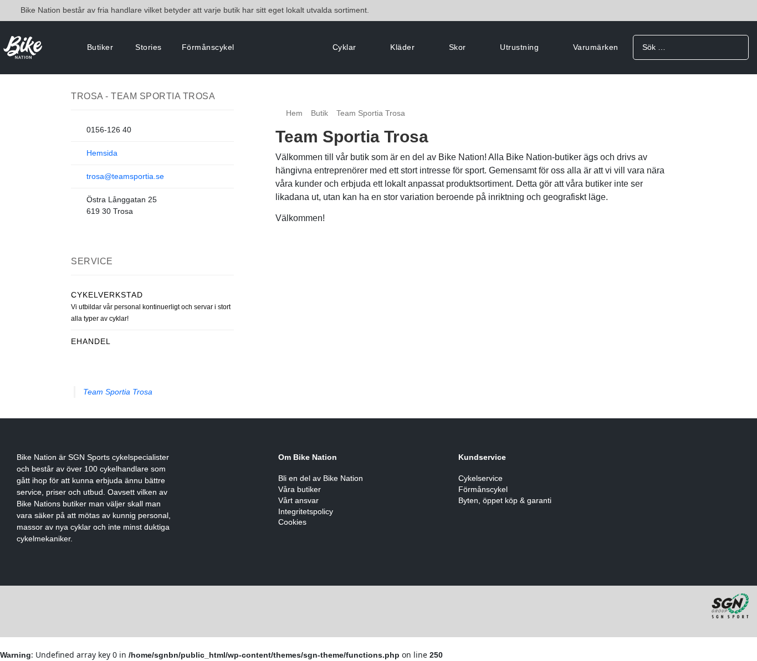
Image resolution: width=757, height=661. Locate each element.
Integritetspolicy (305, 511)
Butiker (100, 47)
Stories (148, 47)
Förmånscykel (208, 47)
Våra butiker (299, 489)
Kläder (402, 47)
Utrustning (519, 47)
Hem (294, 113)
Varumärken (595, 47)
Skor (457, 47)
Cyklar (344, 47)
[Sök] (736, 47)
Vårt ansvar (298, 500)
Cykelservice (480, 478)
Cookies (292, 521)
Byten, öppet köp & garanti (504, 500)
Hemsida (101, 152)
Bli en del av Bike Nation (320, 478)
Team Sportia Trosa (117, 391)
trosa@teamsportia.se (125, 176)
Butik (319, 113)
